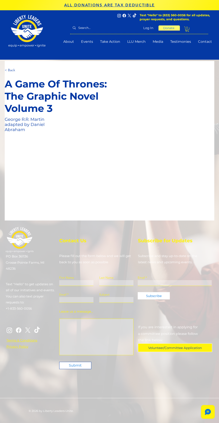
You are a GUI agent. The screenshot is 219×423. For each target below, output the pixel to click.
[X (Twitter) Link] (27, 330)
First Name (66, 277)
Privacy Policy (17, 347)
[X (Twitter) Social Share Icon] (129, 15)
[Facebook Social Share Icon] (124, 15)
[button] (187, 29)
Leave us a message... (76, 311)
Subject (104, 294)
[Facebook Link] (18, 330)
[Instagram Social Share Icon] (119, 15)
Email (62, 294)
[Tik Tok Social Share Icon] (134, 15)
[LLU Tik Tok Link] (37, 330)
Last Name (106, 277)
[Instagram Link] (9, 330)
